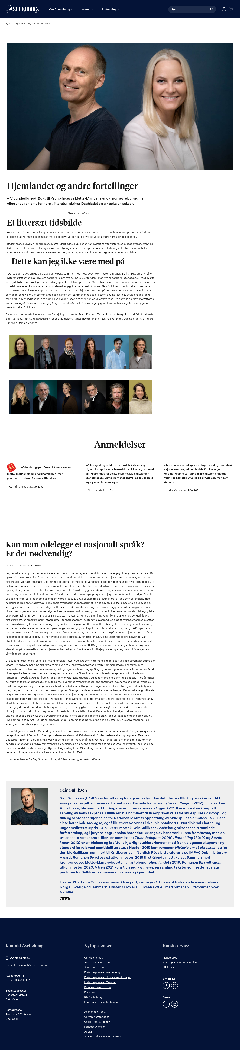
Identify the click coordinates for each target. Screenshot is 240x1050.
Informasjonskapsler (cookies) (103, 1002)
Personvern (91, 992)
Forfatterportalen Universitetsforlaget (107, 977)
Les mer (65, 898)
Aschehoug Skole (95, 1012)
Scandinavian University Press (102, 1036)
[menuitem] (61, 9)
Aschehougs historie (97, 962)
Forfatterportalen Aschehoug (102, 972)
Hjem (9, 23)
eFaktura (168, 967)
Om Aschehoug (93, 957)
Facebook (166, 985)
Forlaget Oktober (94, 1026)
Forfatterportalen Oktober (100, 982)
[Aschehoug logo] (22, 9)
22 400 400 (20, 958)
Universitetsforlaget (96, 1016)
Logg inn (224, 9)
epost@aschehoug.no (34, 965)
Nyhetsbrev (170, 957)
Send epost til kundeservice (180, 962)
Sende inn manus (94, 967)
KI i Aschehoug (93, 997)
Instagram (174, 985)
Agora (88, 1031)
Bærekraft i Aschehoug (98, 987)
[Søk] (211, 9)
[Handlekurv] (231, 9)
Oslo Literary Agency (97, 1021)
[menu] (84, 9)
